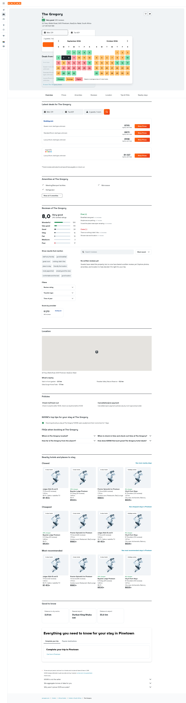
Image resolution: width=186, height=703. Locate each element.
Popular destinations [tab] (69, 641)
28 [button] (64, 73)
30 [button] (74, 73)
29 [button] (69, 73)
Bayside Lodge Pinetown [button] (79, 491)
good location (66, 276)
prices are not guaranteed (84, 673)
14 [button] (63, 63)
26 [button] (89, 68)
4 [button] (84, 52)
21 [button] (63, 68)
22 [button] (69, 68)
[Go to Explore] (3, 25)
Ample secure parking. (91, 220)
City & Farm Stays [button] (131, 491)
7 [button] (63, 58)
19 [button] (89, 63)
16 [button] (74, 63)
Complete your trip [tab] (52, 641)
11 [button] (84, 58)
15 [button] (69, 63)
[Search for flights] (3, 10)
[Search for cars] (3, 19)
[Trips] (3, 36)
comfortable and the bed (51, 276)
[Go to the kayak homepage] (14, 3)
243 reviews (59, 20)
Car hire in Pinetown (53, 654)
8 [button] (68, 58)
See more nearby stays (144, 463)
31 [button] (127, 73)
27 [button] (58, 73)
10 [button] (79, 58)
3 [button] (79, 52)
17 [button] (79, 63)
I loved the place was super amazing (96, 223)
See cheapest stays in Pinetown (140, 507)
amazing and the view (63, 271)
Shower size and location (92, 235)
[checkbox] (52, 312)
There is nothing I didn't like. (93, 232)
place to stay (47, 266)
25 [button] (84, 68)
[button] (3, 3)
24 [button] (79, 68)
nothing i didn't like (59, 261)
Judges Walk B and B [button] (50, 489)
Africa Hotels (62, 698)
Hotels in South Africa (75, 698)
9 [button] (122, 58)
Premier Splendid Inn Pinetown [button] (109, 489)
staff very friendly (48, 257)
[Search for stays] (3, 14)
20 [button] (58, 68)
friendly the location (60, 266)
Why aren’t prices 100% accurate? (57, 687)
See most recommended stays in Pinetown (137, 550)
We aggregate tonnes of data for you (58, 683)
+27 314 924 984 (48, 26)
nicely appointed (48, 271)
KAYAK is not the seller (52, 679)
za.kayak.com (45, 698)
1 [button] (68, 52)
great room (46, 261)
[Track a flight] (3, 29)
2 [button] (122, 52)
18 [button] (84, 63)
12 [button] (89, 58)
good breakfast (62, 257)
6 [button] (58, 58)
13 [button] (58, 63)
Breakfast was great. (91, 217)
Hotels (54, 698)
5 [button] (89, 52)
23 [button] (74, 68)
